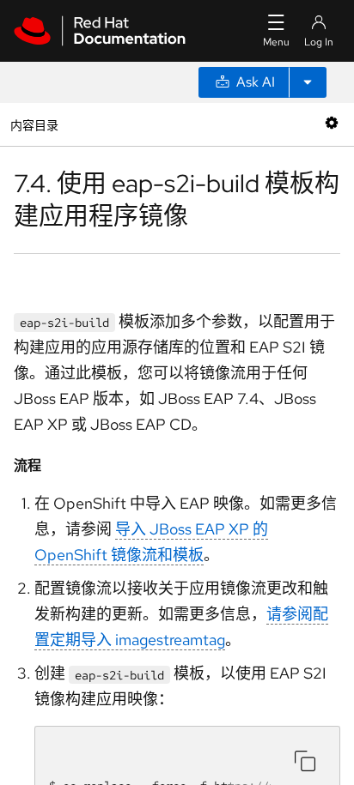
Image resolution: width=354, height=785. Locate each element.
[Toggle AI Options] (308, 82)
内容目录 (33, 124)
